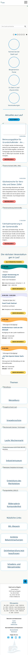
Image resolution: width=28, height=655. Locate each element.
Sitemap (14, 622)
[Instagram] (12, 637)
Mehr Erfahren (17, 289)
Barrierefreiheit (14, 630)
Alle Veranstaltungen (13, 262)
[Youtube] (16, 637)
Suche (14, 621)
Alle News (13, 119)
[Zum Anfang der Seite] (25, 581)
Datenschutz (14, 624)
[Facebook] (8, 637)
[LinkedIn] (20, 637)
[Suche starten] (25, 26)
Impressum (14, 631)
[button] (26, 34)
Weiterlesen (8, 159)
